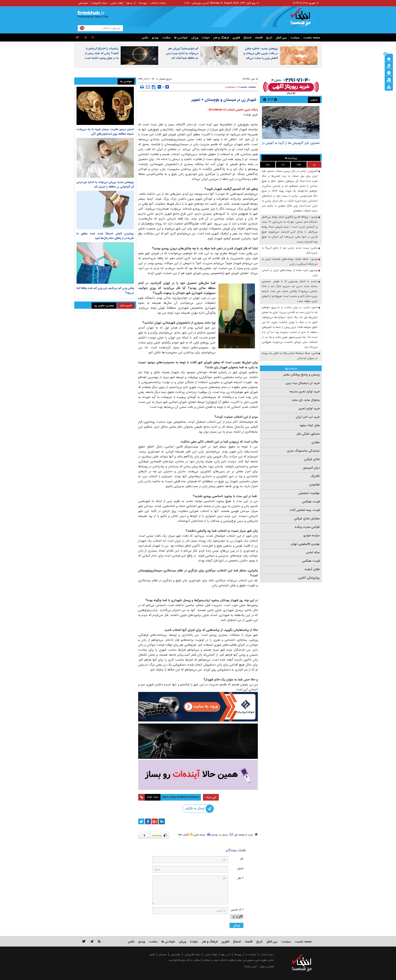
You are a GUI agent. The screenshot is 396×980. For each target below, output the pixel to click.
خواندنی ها (181, 37)
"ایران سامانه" (250, 966)
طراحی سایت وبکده (307, 526)
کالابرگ (315, 476)
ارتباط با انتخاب (158, 3)
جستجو (162, 954)
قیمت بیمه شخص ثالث (305, 510)
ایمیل (240, 868)
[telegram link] (92, 941)
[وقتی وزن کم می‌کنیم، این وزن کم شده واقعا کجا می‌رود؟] (105, 263)
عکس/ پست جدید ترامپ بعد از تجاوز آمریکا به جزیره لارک (289, 250)
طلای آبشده (312, 569)
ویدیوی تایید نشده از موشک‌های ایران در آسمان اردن (289, 272)
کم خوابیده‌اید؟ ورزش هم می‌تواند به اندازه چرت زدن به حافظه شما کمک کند (182, 53)
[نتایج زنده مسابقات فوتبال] (389, 86)
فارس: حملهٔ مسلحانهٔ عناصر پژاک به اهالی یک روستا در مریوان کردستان (289, 355)
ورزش (194, 37)
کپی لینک (210, 797)
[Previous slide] (275, 99)
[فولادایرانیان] (198, 706)
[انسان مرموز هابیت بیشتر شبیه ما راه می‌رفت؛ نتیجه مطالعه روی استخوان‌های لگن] (105, 106)
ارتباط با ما (251, 954)
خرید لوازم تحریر (309, 408)
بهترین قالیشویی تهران (305, 543)
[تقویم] (389, 79)
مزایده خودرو (311, 535)
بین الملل (281, 37)
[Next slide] (264, 99)
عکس (145, 37)
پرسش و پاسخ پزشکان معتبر (301, 374)
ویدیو (155, 37)
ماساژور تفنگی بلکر (308, 433)
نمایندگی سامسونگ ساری (303, 450)
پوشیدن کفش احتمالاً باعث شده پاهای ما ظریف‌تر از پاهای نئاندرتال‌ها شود (105, 235)
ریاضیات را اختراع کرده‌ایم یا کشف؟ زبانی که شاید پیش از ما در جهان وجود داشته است (102, 53)
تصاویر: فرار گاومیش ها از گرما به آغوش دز (291, 143)
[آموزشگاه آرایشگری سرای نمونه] (198, 775)
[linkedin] (162, 821)
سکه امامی (313, 552)
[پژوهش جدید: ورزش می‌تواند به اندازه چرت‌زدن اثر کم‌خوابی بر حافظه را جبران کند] (105, 158)
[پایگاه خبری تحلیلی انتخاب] (304, 18)
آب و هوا (131, 3)
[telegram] (85, 37)
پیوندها (143, 3)
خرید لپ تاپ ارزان (308, 416)
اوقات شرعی (117, 3)
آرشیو (152, 954)
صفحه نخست (311, 37)
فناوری (236, 37)
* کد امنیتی (237, 910)
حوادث (206, 37)
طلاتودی (314, 484)
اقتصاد (259, 37)
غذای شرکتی (312, 459)
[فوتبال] (389, 72)
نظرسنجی (83, 3)
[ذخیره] (154, 87)
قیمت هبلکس (311, 501)
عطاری (315, 442)
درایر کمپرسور (311, 467)
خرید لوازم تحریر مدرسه (305, 391)
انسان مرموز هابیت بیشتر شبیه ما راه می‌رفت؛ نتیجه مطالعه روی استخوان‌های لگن (105, 131)
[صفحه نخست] (389, 58)
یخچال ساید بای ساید (306, 399)
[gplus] (155, 821)
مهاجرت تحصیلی (309, 493)
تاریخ (269, 37)
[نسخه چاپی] (142, 87)
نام (241, 859)
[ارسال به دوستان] (148, 87)
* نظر (240, 878)
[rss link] (99, 941)
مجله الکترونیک (99, 3)
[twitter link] (84, 941)
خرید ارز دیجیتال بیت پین (303, 383)
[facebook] (148, 821)
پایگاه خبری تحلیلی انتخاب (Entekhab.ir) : (232, 110)
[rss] (93, 37)
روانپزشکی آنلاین (309, 577)
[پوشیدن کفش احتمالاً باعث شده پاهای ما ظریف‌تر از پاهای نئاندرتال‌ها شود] (105, 210)
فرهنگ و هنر (221, 37)
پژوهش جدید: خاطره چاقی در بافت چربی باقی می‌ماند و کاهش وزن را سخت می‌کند (261, 53)
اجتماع (247, 37)
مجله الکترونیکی (192, 954)
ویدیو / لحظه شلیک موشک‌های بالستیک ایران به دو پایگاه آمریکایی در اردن (289, 261)
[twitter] (77, 37)
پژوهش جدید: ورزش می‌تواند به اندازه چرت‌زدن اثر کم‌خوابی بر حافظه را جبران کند (105, 184)
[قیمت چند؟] (389, 65)
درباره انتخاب (267, 954)
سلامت (166, 37)
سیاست (295, 37)
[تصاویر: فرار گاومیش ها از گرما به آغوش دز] (290, 122)
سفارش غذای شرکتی (307, 518)
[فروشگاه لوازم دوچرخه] (198, 741)
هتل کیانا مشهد (309, 425)
